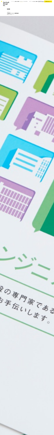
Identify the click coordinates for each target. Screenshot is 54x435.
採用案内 (18, 1)
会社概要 (36, 1)
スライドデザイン (25, 1)
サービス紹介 (33, 1)
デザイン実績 (12, 1)
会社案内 (16, 1)
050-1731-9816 (41, 1)
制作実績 (8, 8)
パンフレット (21, 1)
